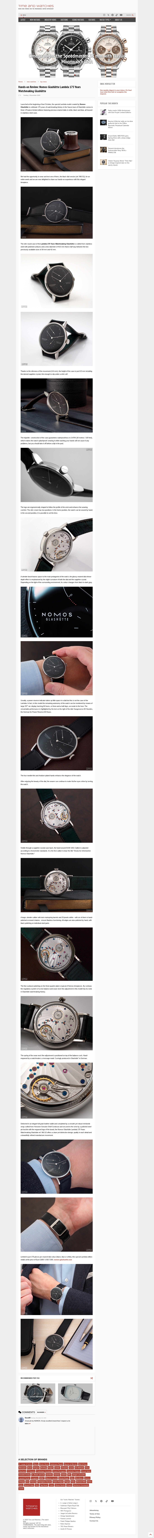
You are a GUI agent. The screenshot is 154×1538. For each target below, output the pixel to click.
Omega (21, 1482)
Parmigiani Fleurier (44, 1482)
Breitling (43, 1468)
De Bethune (79, 1468)
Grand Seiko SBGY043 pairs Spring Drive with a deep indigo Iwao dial (119, 138)
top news (43, 82)
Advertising (94, 1510)
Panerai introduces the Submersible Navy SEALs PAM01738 (117, 150)
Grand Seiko (86, 1471)
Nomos (87, 1478)
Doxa (87, 1468)
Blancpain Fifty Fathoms (68, 1508)
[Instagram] (104, 15)
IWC (69, 1475)
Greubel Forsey (24, 1475)
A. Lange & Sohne (25, 1464)
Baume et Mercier (70, 1464)
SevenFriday (29, 1485)
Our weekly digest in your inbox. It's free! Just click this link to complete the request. (116, 92)
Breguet (36, 1468)
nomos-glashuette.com (63, 1260)
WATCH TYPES (104, 19)
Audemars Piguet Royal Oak (69, 1505)
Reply (27, 1423)
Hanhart (57, 1475)
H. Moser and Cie (38, 1475)
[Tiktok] (117, 15)
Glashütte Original (73, 1471)
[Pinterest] (112, 15)
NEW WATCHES (35, 19)
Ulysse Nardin (60, 1485)
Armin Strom (44, 1464)
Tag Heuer (44, 1485)
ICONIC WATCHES (78, 19)
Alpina (36, 1464)
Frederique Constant (43, 1471)
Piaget (67, 1482)
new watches (31, 82)
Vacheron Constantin (81, 1485)
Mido (72, 1478)
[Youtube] (121, 15)
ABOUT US (118, 19)
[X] (108, 15)
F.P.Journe (31, 1471)
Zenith (21, 1489)
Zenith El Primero (66, 1529)
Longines (34, 1478)
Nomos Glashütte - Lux (69, 1399)
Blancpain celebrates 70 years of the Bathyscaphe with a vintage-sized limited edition (77, 58)
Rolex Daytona (65, 1524)
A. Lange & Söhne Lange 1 (69, 1503)
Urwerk (69, 1485)
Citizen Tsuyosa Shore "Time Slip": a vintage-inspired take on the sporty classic (120, 163)
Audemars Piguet (56, 1464)
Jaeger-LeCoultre (78, 1475)
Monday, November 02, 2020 (38, 1418)
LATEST (23, 19)
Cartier (57, 1468)
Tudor (51, 1485)
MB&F (42, 1478)
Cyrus (71, 1468)
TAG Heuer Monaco (66, 1526)
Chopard (64, 1468)
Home (20, 82)
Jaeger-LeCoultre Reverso (68, 1513)
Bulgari (50, 1468)
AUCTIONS (64, 19)
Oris (27, 1482)
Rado (73, 1482)
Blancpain (22, 1468)
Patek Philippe (58, 1482)
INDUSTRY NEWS (50, 19)
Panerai (33, 1482)
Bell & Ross (83, 1464)
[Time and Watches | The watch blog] (36, 8)
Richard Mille (81, 1482)
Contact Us (94, 1521)
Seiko (21, 1485)
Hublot (63, 1475)
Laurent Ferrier (24, 1478)
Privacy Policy (95, 1517)
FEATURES (91, 19)
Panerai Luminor (65, 1518)
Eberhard (22, 1471)
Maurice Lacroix (51, 1478)
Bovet (30, 1468)
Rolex (89, 1482)
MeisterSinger (64, 1478)
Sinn (36, 1485)
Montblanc (79, 1478)
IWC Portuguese (65, 1511)
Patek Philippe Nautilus (68, 1521)
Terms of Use (95, 1514)
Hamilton (49, 1475)
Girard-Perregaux (59, 1471)
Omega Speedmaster (67, 1516)
